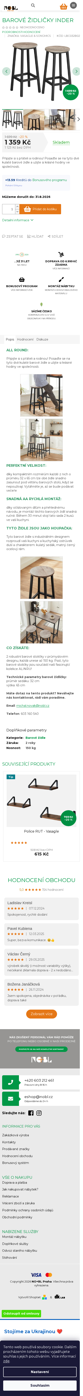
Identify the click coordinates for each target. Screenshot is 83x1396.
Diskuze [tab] (42, 339)
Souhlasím (40, 1385)
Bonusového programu (49, 180)
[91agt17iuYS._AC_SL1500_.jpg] (41, 622)
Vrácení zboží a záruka (18, 1203)
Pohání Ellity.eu (13, 185)
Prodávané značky (16, 1149)
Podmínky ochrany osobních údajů (27, 1210)
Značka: (29, 35)
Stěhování (9, 1258)
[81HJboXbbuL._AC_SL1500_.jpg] (41, 395)
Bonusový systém (15, 1163)
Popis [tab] (10, 339)
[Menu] (73, 5)
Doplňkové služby (15, 1244)
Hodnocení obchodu (42, 880)
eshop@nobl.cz (38, 1098)
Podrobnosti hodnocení (21, 32)
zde (6, 1361)
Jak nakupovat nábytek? (20, 1189)
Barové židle (36, 738)
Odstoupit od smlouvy (21, 1313)
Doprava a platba (14, 1183)
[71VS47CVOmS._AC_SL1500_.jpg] (41, 577)
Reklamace (10, 1196)
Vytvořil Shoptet (29, 1297)
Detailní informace (15, 220)
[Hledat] (32, 5)
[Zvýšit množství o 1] (17, 206)
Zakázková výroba (15, 1135)
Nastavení (40, 1372)
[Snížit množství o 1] (17, 211)
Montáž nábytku (14, 1237)
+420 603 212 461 (39, 1082)
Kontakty (9, 1142)
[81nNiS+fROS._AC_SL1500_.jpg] (41, 440)
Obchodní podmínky (17, 1217)
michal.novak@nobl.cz (32, 706)
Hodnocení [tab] (25, 339)
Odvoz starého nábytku (19, 1251)
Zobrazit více (42, 1014)
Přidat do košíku (45, 209)
